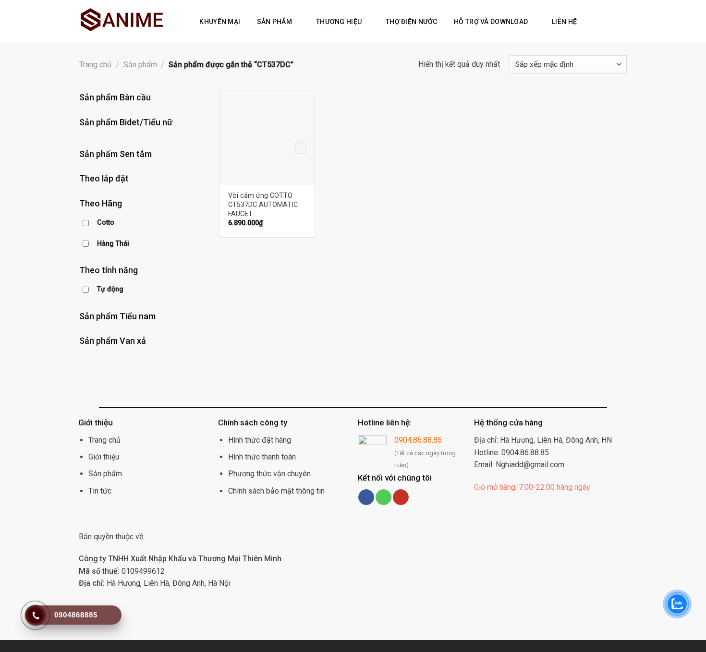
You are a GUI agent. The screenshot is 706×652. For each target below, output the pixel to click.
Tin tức (99, 490)
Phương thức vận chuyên (269, 473)
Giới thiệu (103, 456)
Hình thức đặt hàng (259, 440)
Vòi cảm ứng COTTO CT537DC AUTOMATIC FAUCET (263, 204)
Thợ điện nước (412, 21)
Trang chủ (95, 64)
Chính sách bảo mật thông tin (276, 490)
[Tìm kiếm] (590, 21)
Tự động (110, 289)
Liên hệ (564, 21)
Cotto (105, 222)
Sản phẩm (274, 21)
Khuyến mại (219, 21)
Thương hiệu (339, 21)
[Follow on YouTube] (401, 497)
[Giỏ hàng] (605, 21)
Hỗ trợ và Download (491, 21)
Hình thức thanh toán (262, 456)
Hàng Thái (113, 244)
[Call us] (383, 497)
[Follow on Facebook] (366, 497)
